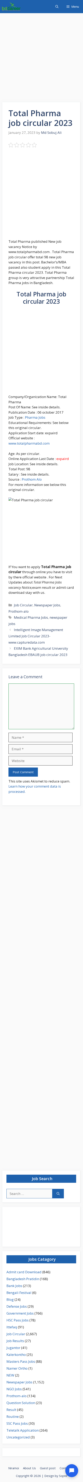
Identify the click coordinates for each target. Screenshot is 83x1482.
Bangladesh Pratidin (22, 1279)
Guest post (48, 1468)
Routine (12, 1416)
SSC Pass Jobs (17, 1423)
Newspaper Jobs (47, 605)
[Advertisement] (41, 59)
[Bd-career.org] (11, 6)
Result (11, 1409)
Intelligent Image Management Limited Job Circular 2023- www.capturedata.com (35, 635)
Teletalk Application (22, 1430)
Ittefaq (11, 1327)
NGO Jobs (14, 1389)
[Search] (58, 1194)
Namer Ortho (17, 1368)
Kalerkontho (16, 1354)
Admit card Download (24, 1272)
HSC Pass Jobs (17, 1320)
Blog (10, 1299)
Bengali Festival (18, 1292)
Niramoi (13, 1468)
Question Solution (20, 1402)
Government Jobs (20, 1313)
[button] (56, 6)
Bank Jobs (14, 1285)
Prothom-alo (18, 611)
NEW (10, 1375)
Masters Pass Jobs (20, 1361)
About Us (29, 1468)
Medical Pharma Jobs (31, 617)
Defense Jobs (16, 1306)
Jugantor (13, 1347)
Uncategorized (18, 1437)
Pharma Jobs (35, 417)
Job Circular (23, 605)
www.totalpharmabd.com (29, 443)
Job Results (15, 1340)
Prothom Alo (32, 479)
